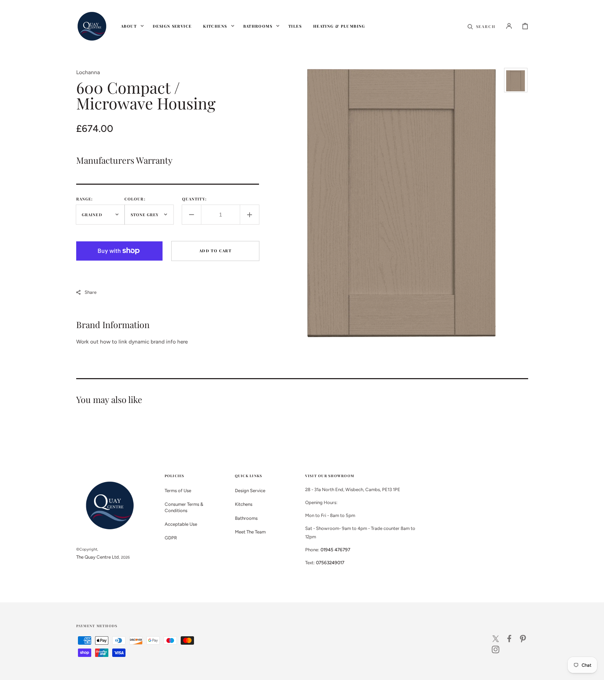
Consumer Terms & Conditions (184, 507)
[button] (481, 25)
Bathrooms (246, 518)
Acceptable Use (181, 524)
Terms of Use (178, 490)
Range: (84, 198)
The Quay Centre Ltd (97, 557)
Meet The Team (250, 531)
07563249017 (330, 562)
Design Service (250, 490)
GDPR (171, 537)
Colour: (134, 198)
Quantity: (194, 198)
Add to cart (215, 250)
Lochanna (88, 72)
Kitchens (243, 504)
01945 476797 (335, 549)
